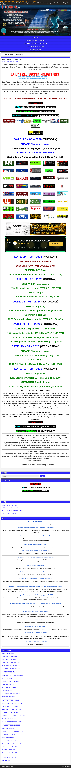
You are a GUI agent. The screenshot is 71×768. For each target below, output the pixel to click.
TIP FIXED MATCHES (8, 684)
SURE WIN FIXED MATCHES (9, 505)
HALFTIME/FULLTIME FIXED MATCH (35, 40)
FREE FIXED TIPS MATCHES (9, 752)
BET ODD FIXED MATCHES (11, 694)
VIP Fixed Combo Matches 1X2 (10, 508)
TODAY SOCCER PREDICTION (12, 722)
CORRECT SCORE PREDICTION (12, 731)
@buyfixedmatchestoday (47, 115)
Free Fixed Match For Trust (12, 59)
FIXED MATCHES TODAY (10, 706)
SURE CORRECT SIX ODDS (11, 725)
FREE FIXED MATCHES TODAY (11, 61)
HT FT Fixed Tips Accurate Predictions (12, 510)
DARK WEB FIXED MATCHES (11, 665)
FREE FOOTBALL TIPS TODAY (35, 47)
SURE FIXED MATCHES (9, 659)
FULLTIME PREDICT (8, 734)
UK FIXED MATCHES (8, 697)
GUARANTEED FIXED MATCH (11, 709)
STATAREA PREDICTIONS (10, 700)
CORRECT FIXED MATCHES (11, 681)
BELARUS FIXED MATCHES (11, 669)
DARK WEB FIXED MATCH (9, 757)
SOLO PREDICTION (8, 653)
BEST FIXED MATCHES (9, 678)
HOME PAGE (35, 37)
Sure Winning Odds (8, 728)
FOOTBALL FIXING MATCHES (11, 656)
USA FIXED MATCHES (9, 687)
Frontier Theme (66, 766)
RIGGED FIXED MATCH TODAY (12, 703)
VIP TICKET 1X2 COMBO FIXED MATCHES (35, 43)
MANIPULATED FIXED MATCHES (12, 675)
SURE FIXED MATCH (7, 760)
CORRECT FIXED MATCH (10, 712)
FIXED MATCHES (7, 690)
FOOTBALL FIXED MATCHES (11, 662)
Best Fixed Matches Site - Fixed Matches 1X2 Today (18, 1)
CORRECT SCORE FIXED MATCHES (14, 715)
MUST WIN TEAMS (8, 737)
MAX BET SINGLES (35, 50)
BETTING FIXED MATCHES (10, 672)
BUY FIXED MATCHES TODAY (10, 755)
